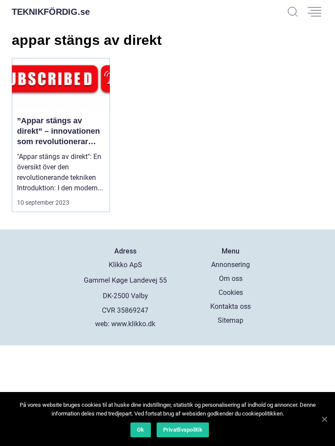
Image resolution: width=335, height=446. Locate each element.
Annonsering (230, 264)
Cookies (231, 292)
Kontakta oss (230, 306)
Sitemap (230, 320)
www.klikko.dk (133, 324)
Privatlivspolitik (182, 429)
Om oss (231, 278)
